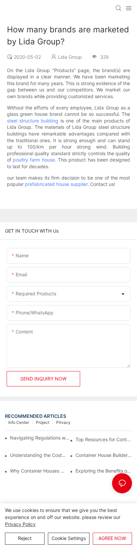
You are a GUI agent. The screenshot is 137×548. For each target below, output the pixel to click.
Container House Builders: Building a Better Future (103, 455)
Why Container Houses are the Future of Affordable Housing (38, 471)
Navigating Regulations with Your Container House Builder (40, 438)
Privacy (63, 422)
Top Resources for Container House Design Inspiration (103, 439)
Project (42, 422)
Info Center (18, 422)
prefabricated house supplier (56, 184)
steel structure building (33, 120)
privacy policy (20, 524)
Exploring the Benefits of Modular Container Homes (103, 471)
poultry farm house (34, 160)
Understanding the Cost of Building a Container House (38, 455)
